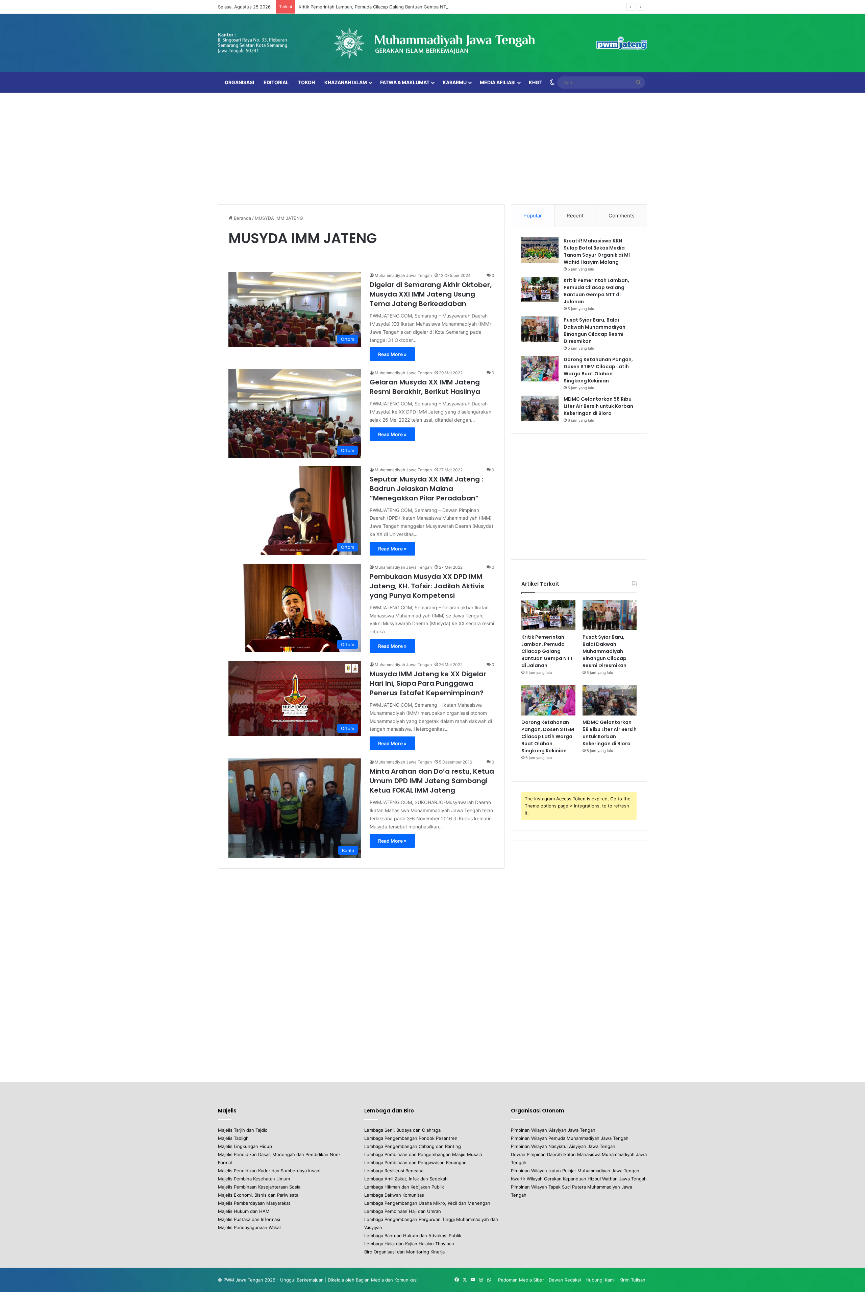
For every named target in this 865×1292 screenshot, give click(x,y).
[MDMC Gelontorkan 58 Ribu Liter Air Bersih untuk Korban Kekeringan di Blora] (540, 408)
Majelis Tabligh (233, 1138)
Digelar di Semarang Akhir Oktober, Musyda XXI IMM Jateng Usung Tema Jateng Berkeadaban (431, 294)
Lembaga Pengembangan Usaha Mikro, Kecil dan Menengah (427, 1203)
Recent (575, 215)
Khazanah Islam (345, 82)
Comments (622, 215)
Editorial (276, 82)
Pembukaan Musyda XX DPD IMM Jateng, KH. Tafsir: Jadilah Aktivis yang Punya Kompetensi (427, 586)
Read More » (392, 354)
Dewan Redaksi (565, 1280)
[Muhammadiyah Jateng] (432, 43)
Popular (532, 215)
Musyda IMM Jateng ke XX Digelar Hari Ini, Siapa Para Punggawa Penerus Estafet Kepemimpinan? (428, 683)
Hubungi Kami (600, 1280)
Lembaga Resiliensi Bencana (393, 1170)
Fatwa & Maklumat (404, 82)
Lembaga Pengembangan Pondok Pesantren (411, 1138)
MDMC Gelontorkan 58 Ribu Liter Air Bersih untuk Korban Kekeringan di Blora (598, 406)
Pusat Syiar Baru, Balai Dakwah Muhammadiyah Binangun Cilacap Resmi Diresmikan (594, 330)
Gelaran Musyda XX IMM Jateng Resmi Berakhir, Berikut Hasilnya (425, 386)
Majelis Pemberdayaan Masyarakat (254, 1203)
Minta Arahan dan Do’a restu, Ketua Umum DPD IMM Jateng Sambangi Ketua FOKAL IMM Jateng (432, 781)
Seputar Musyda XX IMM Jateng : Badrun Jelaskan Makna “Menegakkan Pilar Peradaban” (426, 488)
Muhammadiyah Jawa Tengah (403, 275)
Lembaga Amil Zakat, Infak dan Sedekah (406, 1178)
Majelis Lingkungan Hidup (245, 1146)
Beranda (241, 218)
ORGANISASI (239, 82)
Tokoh (306, 82)
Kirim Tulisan (632, 1280)
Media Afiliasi (498, 82)
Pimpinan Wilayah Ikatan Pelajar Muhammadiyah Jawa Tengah (575, 1170)
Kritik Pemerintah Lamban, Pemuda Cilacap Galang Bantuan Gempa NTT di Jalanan (385, 6)
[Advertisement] (432, 146)
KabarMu (455, 82)
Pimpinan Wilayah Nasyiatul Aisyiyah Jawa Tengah (563, 1146)
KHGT (535, 82)
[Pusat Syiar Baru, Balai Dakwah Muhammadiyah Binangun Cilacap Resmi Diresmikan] (540, 329)
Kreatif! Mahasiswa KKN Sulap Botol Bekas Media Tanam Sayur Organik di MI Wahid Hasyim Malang (597, 251)
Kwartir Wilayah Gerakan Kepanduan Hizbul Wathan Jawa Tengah (579, 1178)
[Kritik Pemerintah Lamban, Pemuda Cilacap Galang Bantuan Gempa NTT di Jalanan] (540, 289)
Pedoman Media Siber (521, 1280)
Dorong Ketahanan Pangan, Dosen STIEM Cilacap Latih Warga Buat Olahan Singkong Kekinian (598, 370)
